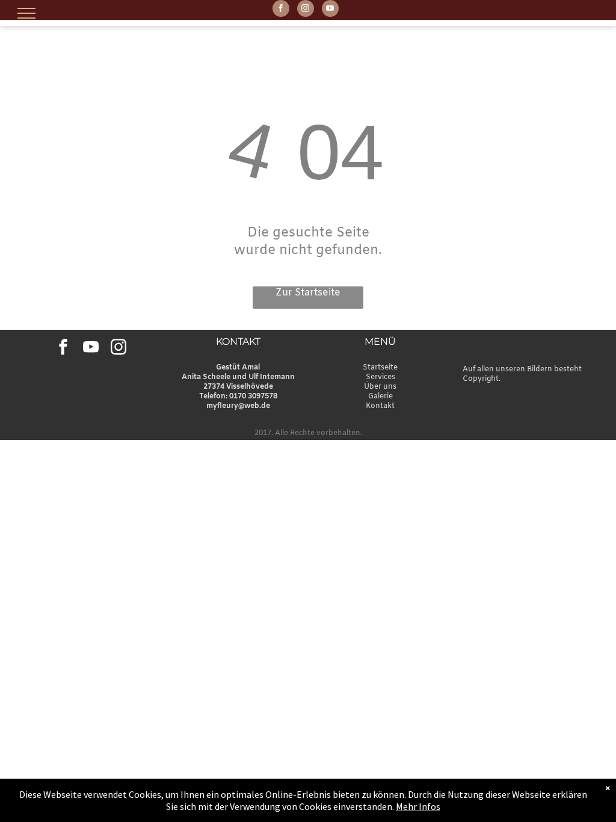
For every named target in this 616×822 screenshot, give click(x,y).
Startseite (380, 367)
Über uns (380, 387)
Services (380, 377)
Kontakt (380, 406)
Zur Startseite (308, 292)
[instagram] (305, 10)
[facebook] (281, 10)
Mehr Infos (418, 806)
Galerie (380, 396)
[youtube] (330, 10)
